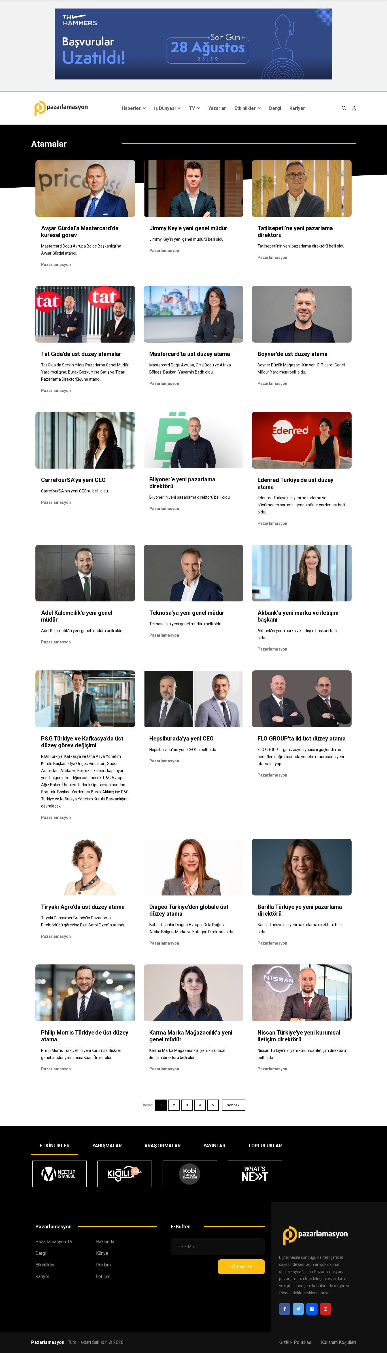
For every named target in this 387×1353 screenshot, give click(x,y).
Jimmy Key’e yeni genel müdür (188, 228)
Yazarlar (217, 108)
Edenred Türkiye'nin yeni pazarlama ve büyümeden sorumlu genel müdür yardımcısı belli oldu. (301, 505)
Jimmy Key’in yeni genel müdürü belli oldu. (186, 239)
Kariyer (297, 108)
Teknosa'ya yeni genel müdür (186, 612)
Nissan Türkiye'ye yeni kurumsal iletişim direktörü (299, 1036)
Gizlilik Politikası (295, 1342)
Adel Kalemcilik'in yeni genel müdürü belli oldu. (82, 630)
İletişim (103, 1276)
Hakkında (105, 1241)
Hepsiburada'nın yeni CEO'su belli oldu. (183, 749)
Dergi (275, 108)
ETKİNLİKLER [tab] (55, 1145)
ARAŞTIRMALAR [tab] (162, 1145)
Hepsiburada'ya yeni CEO (181, 738)
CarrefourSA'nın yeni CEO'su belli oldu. (75, 491)
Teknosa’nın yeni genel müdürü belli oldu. (185, 624)
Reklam (103, 1265)
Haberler (132, 108)
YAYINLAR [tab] (214, 1145)
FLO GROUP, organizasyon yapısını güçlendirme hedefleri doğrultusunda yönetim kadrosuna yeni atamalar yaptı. (301, 756)
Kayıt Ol (244, 1266)
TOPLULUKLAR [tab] (265, 1145)
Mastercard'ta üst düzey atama (189, 354)
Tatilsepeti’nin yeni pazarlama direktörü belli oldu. (301, 246)
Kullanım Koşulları (338, 1342)
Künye (102, 1253)
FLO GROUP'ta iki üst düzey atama (302, 738)
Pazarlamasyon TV (54, 1241)
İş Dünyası (165, 108)
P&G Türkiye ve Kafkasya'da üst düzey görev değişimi (82, 742)
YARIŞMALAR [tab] (107, 1145)
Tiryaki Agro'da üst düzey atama (83, 906)
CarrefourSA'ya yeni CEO (73, 480)
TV (192, 108)
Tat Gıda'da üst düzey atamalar (81, 354)
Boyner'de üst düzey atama (293, 354)
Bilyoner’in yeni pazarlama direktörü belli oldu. (190, 497)
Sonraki (234, 1105)
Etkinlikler (246, 108)
